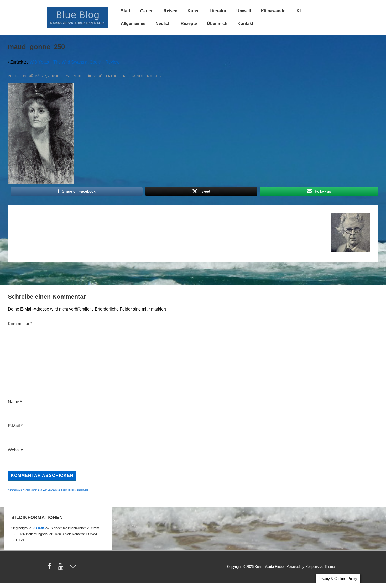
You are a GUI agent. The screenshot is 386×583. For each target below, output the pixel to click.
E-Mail (14, 426)
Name (13, 402)
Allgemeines (133, 23)
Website (15, 450)
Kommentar (20, 324)
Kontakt (245, 23)
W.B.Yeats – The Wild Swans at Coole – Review (74, 62)
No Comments (149, 76)
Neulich (163, 23)
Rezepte (189, 23)
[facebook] (50, 568)
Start (125, 11)
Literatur (218, 11)
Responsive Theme (320, 567)
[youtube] (62, 568)
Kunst (193, 11)
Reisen (171, 11)
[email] (74, 568)
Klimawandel (273, 11)
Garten (147, 11)
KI (298, 11)
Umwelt (243, 11)
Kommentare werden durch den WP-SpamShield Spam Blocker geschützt (48, 490)
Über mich (217, 23)
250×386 (39, 528)
